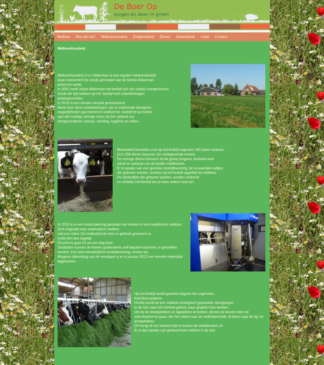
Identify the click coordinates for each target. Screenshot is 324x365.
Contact (221, 37)
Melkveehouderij (114, 37)
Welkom (63, 37)
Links (205, 37)
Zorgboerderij (143, 37)
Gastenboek (185, 37)
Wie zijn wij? (85, 37)
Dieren (165, 37)
